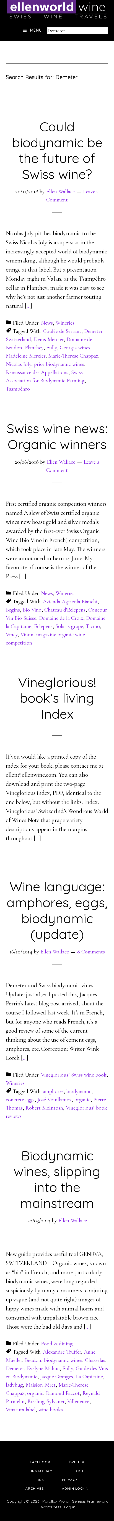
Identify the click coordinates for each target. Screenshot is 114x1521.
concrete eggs (20, 1099)
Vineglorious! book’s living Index (57, 698)
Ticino (93, 626)
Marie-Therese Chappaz (73, 356)
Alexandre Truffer (62, 1352)
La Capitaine (89, 1376)
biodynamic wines (63, 1360)
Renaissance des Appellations (37, 372)
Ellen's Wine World (57, 9)
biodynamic (78, 1091)
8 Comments (91, 951)
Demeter (15, 1368)
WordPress (51, 1507)
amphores (53, 1091)
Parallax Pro (53, 1501)
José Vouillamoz (54, 1099)
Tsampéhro (18, 389)
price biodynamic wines (59, 364)
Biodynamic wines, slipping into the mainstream (57, 1179)
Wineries (65, 323)
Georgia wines (75, 347)
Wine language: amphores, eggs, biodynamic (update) (57, 910)
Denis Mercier (49, 339)
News (47, 323)
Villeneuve (78, 1401)
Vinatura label (21, 1409)
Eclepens (43, 626)
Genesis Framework (90, 1501)
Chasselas (95, 1360)
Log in (69, 1507)
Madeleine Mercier (25, 356)
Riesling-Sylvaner (45, 1401)
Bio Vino (32, 610)
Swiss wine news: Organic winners (57, 436)
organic (82, 1099)
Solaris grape (69, 626)
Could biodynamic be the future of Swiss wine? (57, 150)
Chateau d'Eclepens (65, 610)
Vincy (12, 634)
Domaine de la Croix (61, 618)
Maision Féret (41, 1385)
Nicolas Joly (18, 364)
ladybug (14, 1385)
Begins (13, 610)
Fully (51, 347)
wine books (50, 1409)
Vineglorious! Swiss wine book (74, 1075)
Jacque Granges (56, 1376)
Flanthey (34, 347)
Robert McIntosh (44, 1108)
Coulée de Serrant (62, 331)
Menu (36, 30)
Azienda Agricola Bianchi (70, 601)
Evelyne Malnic (43, 1368)
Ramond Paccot (63, 1393)
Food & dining (57, 1343)
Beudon (33, 1360)
